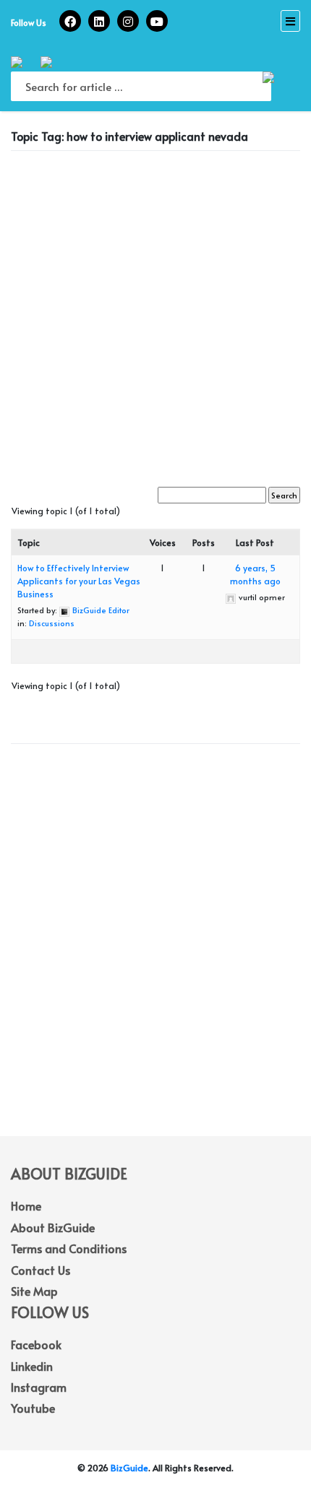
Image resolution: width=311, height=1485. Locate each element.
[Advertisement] (155, 317)
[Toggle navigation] (290, 21)
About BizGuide (53, 1227)
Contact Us (40, 1270)
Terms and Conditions (69, 1248)
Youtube (33, 1408)
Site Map (34, 1291)
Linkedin (32, 1366)
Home (26, 1205)
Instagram (39, 1387)
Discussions (51, 623)
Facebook (36, 1344)
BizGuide (129, 1467)
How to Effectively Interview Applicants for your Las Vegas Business (78, 580)
